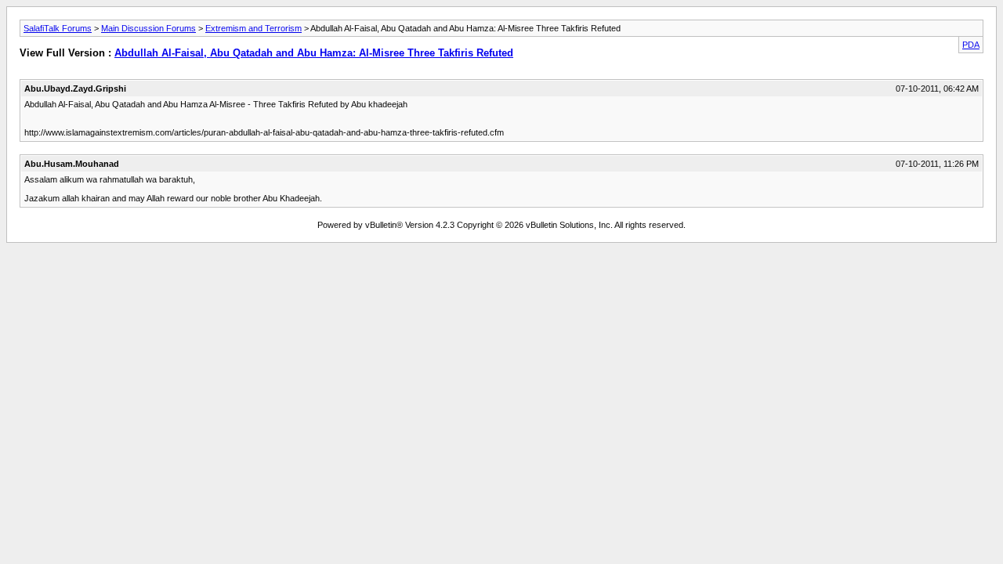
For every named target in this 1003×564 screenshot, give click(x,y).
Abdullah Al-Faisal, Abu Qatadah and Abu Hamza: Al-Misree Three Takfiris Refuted (313, 53)
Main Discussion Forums (148, 28)
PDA (970, 44)
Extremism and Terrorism (253, 28)
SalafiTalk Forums (58, 28)
